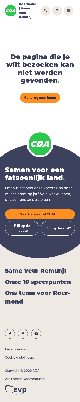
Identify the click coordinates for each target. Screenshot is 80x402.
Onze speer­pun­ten (38, 281)
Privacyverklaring (17, 349)
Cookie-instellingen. (19, 357)
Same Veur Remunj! (35, 270)
